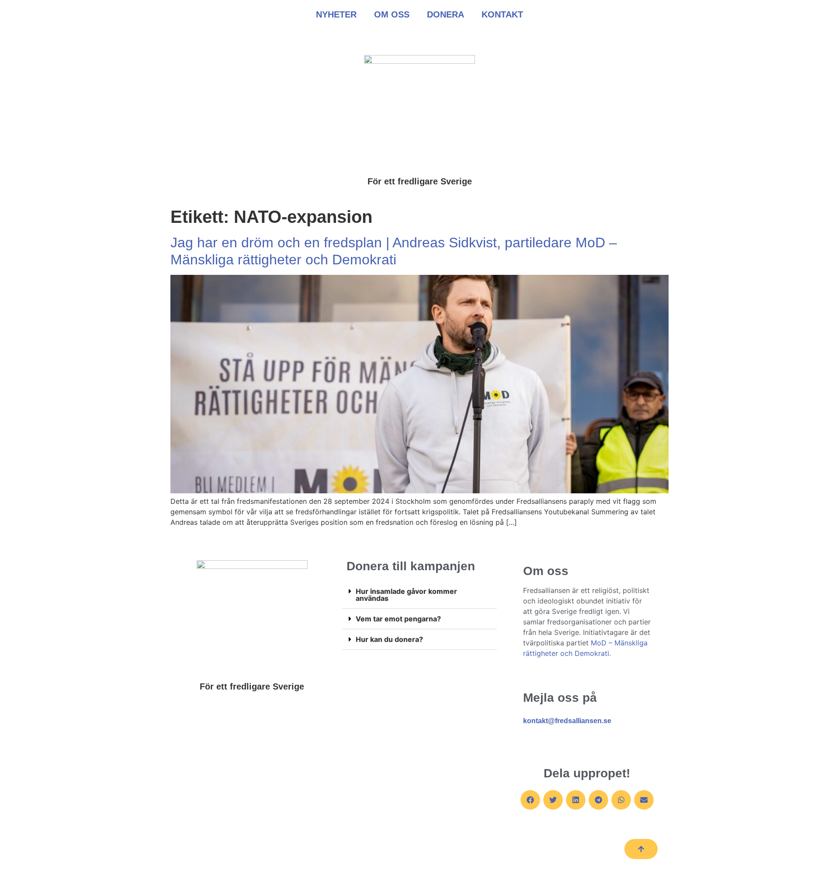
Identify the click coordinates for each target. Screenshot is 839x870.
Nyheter (336, 14)
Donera (445, 14)
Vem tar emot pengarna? (398, 618)
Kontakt (502, 14)
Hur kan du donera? (389, 639)
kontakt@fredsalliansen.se (567, 720)
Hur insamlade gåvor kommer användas (406, 595)
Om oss (391, 14)
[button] (419, 595)
